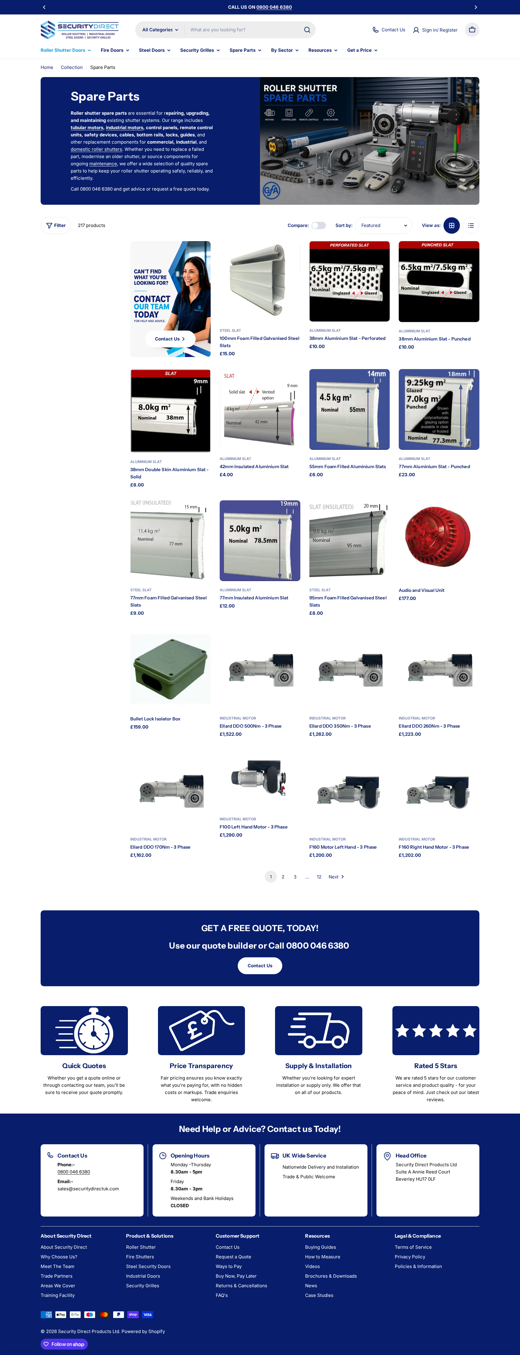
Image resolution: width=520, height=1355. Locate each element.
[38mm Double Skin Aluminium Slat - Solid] (170, 410)
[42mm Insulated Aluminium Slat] (260, 409)
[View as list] (471, 225)
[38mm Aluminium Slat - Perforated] (349, 281)
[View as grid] (451, 225)
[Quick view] (290, 255)
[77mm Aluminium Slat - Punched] (439, 409)
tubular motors (87, 127)
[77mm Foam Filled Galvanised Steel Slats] (170, 540)
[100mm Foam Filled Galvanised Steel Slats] (260, 281)
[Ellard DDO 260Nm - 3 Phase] (439, 669)
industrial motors (124, 127)
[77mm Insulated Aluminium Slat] (260, 540)
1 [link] (271, 877)
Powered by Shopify (143, 1331)
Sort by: (344, 225)
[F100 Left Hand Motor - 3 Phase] (260, 780)
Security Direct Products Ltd (88, 1331)
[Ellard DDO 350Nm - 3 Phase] (349, 669)
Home (47, 67)
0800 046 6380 (73, 1172)
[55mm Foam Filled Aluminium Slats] (349, 409)
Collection (72, 67)
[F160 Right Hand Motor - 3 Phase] (439, 790)
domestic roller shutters (96, 149)
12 (319, 877)
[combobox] (225, 29)
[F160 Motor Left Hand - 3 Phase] (349, 790)
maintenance (103, 163)
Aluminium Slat (325, 330)
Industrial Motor (238, 718)
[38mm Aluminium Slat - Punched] (439, 281)
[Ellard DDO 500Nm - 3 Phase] (260, 669)
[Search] (307, 29)
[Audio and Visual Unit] (439, 540)
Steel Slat (230, 330)
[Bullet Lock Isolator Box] (170, 669)
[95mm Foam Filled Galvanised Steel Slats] (349, 540)
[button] (44, 7)
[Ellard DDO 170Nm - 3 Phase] (170, 790)
